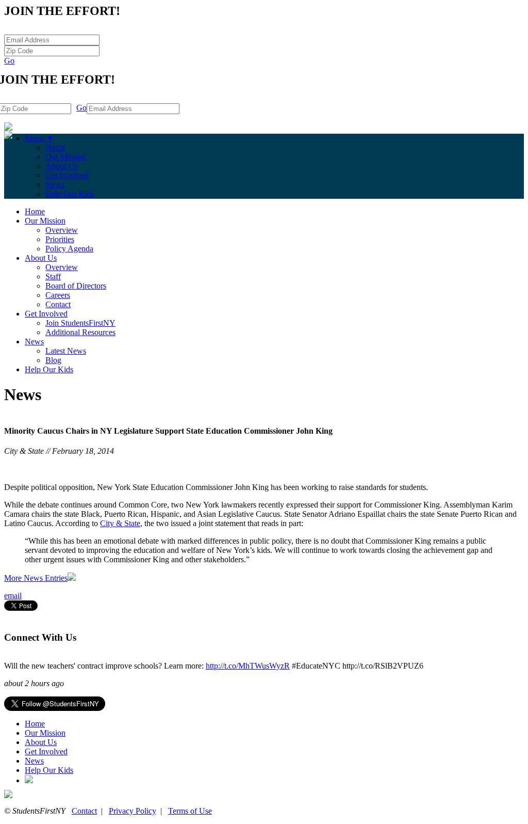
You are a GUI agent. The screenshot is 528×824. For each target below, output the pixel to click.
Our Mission (65, 156)
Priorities (59, 239)
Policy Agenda (69, 248)
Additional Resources (80, 332)
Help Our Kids (69, 193)
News (54, 184)
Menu (39, 138)
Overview (61, 230)
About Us (61, 166)
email (13, 595)
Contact (58, 304)
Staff (53, 276)
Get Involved (66, 175)
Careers (57, 295)
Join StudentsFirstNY (80, 323)
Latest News (65, 350)
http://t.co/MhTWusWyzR (248, 665)
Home (55, 147)
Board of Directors (75, 285)
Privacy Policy (132, 810)
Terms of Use (190, 810)
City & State (120, 523)
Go (9, 60)
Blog (53, 360)
